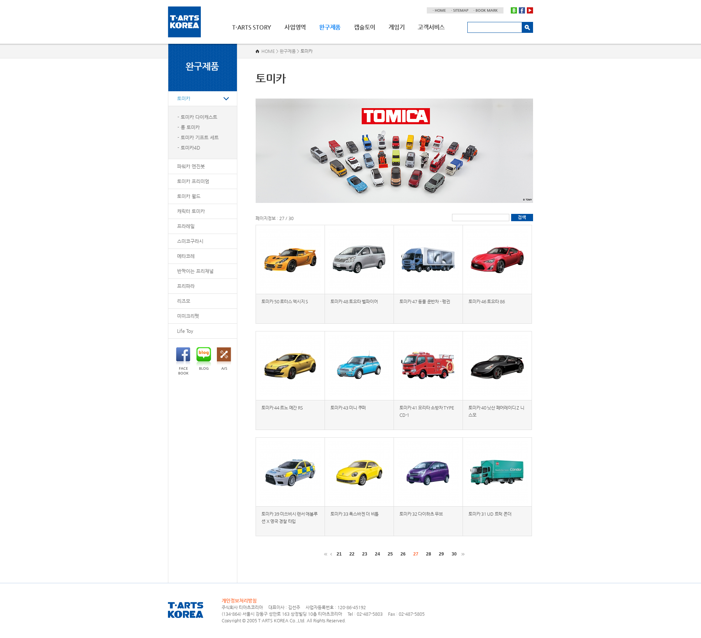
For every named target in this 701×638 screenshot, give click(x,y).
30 (454, 554)
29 (441, 554)
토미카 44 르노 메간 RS (282, 407)
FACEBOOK (183, 370)
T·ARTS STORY (251, 27)
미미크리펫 (188, 316)
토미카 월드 (188, 196)
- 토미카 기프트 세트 (198, 137)
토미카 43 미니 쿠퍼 (348, 407)
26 (403, 554)
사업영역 (295, 27)
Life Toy (185, 331)
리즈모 (183, 301)
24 (377, 554)
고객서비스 (431, 27)
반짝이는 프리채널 (195, 271)
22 (352, 554)
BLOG (204, 368)
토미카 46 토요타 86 (486, 301)
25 (390, 554)
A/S (224, 368)
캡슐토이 (364, 27)
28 (428, 554)
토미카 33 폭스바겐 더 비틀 (354, 513)
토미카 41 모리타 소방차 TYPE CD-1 (426, 411)
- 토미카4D (188, 147)
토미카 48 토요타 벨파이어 (354, 301)
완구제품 (330, 27)
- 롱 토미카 (188, 127)
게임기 (396, 27)
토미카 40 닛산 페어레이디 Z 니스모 (496, 411)
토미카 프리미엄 (193, 181)
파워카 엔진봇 (191, 166)
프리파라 (186, 286)
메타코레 (186, 256)
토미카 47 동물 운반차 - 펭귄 (424, 301)
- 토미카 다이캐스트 (197, 117)
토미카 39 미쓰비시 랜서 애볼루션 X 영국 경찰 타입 (289, 517)
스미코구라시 (190, 241)
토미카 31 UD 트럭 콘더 (489, 513)
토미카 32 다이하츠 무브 (421, 513)
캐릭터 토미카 (191, 211)
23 (364, 554)
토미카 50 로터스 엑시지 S (284, 301)
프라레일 (186, 226)
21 (339, 554)
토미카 (183, 98)
